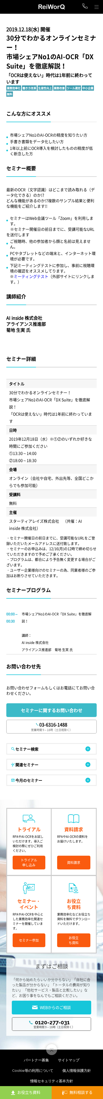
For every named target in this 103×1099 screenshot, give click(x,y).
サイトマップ (68, 1060)
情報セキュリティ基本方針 (51, 1081)
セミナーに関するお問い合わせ (51, 710)
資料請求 (73, 862)
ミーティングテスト (31, 276)
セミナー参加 (29, 940)
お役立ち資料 (74, 940)
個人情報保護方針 (76, 1071)
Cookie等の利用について (32, 1071)
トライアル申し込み (29, 863)
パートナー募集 (36, 1060)
